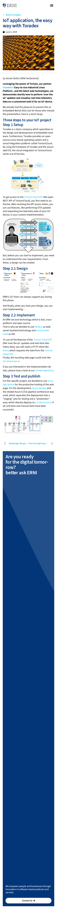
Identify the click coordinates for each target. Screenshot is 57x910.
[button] (51, 5)
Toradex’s (8, 87)
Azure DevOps (39, 388)
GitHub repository (44, 370)
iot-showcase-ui (11, 361)
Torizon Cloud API (33, 197)
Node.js (39, 326)
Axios (5, 350)
